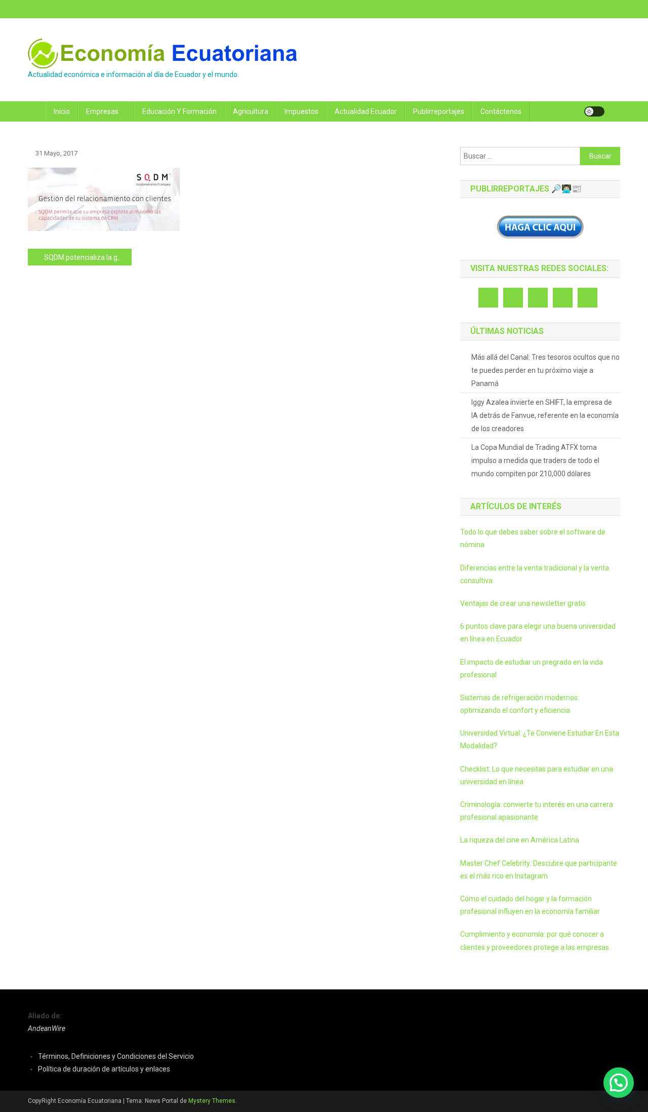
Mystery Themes (211, 1100)
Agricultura (250, 111)
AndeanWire (46, 1028)
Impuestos (301, 111)
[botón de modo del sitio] (594, 111)
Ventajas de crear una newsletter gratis (523, 603)
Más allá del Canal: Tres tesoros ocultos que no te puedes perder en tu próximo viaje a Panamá (545, 370)
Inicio (62, 111)
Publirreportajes (438, 111)
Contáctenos (500, 111)
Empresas (102, 111)
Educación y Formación (179, 111)
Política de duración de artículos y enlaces (104, 1069)
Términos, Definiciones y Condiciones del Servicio (116, 1056)
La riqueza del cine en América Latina (519, 840)
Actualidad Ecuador (366, 111)
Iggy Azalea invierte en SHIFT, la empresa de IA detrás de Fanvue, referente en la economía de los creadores (545, 415)
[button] (618, 1082)
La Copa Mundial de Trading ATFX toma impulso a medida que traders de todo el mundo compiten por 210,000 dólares (535, 460)
